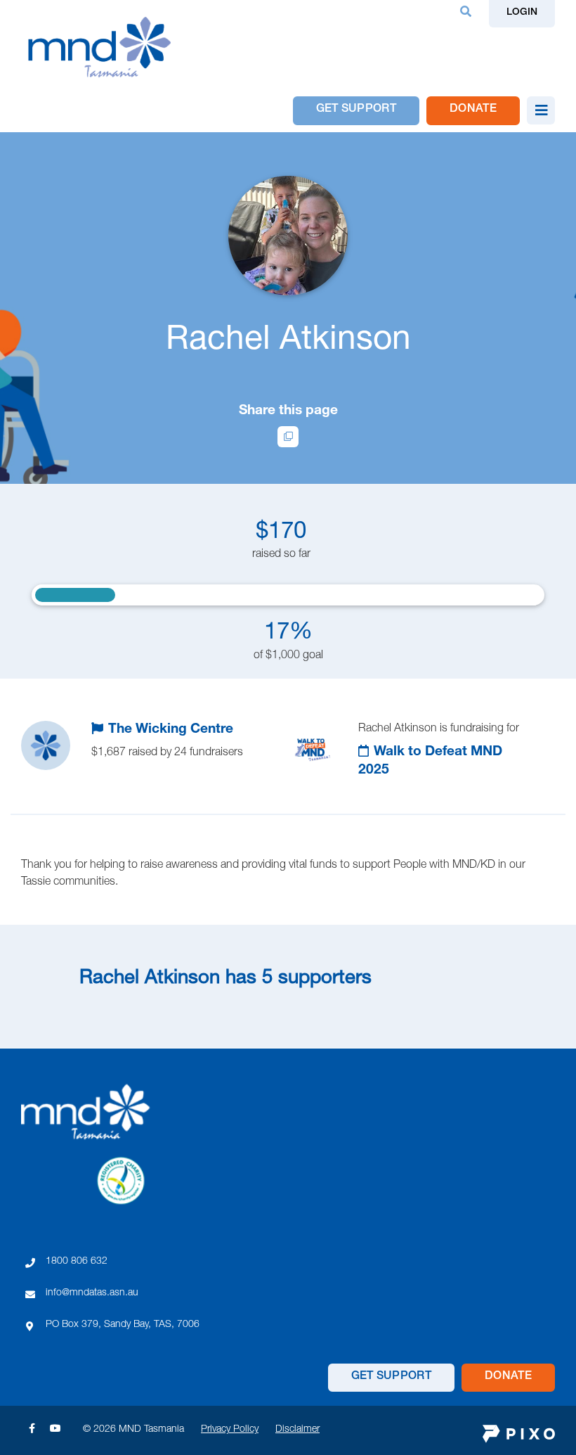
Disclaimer (297, 1430)
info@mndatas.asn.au (92, 1293)
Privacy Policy (229, 1430)
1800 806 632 (76, 1262)
